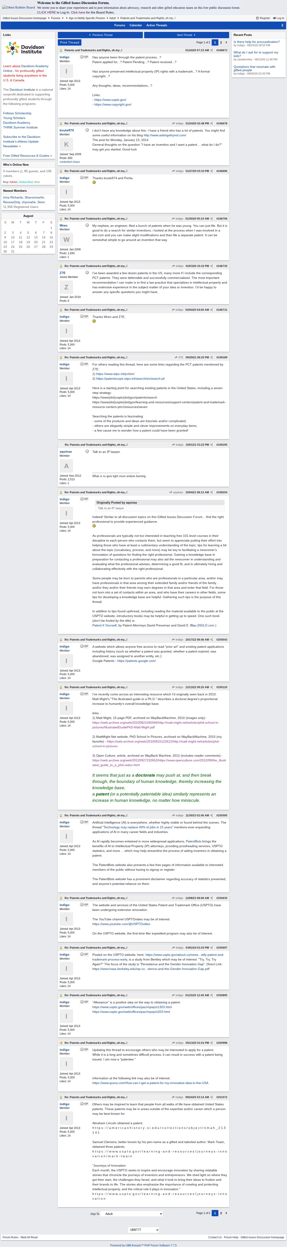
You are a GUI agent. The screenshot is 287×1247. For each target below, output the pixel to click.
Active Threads (156, 25)
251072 (222, 1097)
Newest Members (15, 190)
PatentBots (193, 841)
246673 (222, 50)
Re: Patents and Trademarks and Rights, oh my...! (96, 123)
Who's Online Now (16, 164)
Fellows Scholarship (17, 113)
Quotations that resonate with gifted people (254, 68)
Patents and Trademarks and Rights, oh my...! (93, 50)
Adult (112, 18)
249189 (222, 357)
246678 (222, 123)
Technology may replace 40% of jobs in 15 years (138, 827)
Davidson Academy (16, 122)
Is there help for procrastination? (257, 42)
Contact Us (215, 1237)
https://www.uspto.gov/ (110, 99)
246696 (222, 171)
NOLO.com (206, 625)
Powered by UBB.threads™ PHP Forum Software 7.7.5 (143, 1245)
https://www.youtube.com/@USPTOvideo (121, 924)
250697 (222, 947)
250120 (222, 687)
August (28, 216)
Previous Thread (102, 35)
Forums (55, 18)
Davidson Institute (22, 89)
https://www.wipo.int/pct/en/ (115, 374)
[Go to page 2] (226, 42)
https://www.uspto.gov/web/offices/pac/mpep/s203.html (131, 1011)
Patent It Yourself (104, 625)
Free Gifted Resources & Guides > (27, 155)
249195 (222, 444)
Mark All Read (29, 1237)
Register (264, 18)
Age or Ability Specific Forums (87, 18)
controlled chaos (70, 161)
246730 (222, 266)
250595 (222, 815)
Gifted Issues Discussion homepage (24, 18)
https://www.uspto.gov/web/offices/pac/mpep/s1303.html (132, 1007)
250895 (222, 995)
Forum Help (231, 1237)
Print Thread (69, 42)
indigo (179, 123)
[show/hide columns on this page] (282, 25)
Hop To (95, 1214)
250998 (222, 1042)
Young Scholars (14, 118)
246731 (222, 309)
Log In (280, 18)
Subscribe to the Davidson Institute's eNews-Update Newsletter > (21, 141)
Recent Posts (243, 35)
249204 (222, 492)
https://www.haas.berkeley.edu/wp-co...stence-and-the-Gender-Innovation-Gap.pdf (150, 969)
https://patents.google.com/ (136, 661)
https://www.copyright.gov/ (112, 104)
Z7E (180, 357)
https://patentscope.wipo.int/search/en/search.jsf (130, 378)
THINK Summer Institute (20, 127)
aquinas (177, 492)
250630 (222, 898)
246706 (222, 218)
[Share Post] (211, 50)
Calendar (136, 25)
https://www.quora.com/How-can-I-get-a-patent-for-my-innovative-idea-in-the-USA (150, 1083)
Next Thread (185, 35)
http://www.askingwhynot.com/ (165, 135)
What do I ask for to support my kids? (256, 54)
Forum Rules (10, 1237)
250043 (222, 639)
